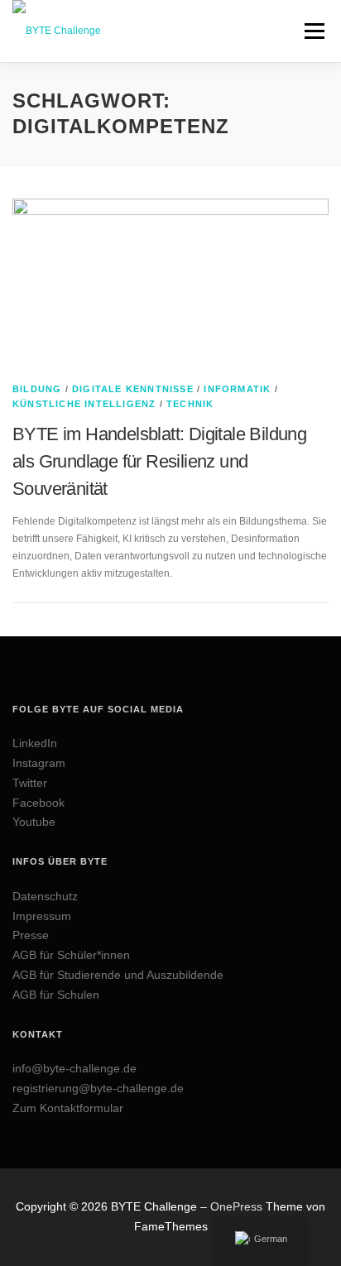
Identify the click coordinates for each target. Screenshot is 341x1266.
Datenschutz (45, 896)
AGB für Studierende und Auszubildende (117, 974)
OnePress (236, 1206)
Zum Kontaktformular (67, 1108)
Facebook (38, 802)
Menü (312, 30)
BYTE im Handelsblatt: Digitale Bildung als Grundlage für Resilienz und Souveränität (159, 461)
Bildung (36, 389)
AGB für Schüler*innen (71, 954)
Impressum (41, 916)
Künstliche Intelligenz (84, 404)
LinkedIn (34, 743)
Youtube (33, 821)
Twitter (29, 782)
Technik (190, 404)
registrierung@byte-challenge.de (98, 1088)
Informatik (237, 389)
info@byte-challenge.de (74, 1068)
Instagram (38, 763)
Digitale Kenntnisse (133, 389)
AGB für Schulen (55, 994)
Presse (30, 935)
